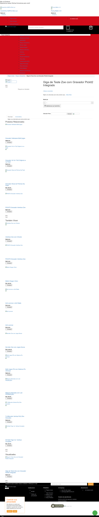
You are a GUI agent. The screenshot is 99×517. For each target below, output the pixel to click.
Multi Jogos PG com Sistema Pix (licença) (15, 370)
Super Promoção (24, 63)
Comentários (18, 116)
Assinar (91, 484)
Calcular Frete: (47, 113)
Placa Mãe (22, 59)
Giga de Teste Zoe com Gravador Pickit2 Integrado (15, 471)
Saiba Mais (69, 95)
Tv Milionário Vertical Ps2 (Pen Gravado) (14, 417)
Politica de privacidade (34, 494)
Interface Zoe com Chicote (13, 237)
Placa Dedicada (24, 66)
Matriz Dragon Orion (11, 281)
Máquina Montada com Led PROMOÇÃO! (13, 393)
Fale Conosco (13, 21)
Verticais (22, 52)
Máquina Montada (24, 49)
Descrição (10, 116)
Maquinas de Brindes (25, 70)
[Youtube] (7, 488)
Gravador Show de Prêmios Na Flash (15, 184)
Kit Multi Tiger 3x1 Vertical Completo (13, 440)
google (32, 491)
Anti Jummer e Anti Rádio (13, 303)
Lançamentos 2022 (24, 61)
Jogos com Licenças (25, 35)
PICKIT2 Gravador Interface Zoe (15, 207)
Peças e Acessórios (25, 42)
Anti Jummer (9, 325)
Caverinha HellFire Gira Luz (9, 11)
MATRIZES (22, 40)
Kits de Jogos (23, 45)
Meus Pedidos (49, 497)
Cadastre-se (49, 496)
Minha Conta (49, 494)
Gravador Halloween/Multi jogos (15, 138)
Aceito (15, 511)
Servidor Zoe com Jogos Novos (15, 347)
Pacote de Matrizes (24, 56)
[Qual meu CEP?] (76, 113)
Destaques (22, 73)
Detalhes (9, 511)
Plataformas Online (24, 38)
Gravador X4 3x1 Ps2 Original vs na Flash (15, 161)
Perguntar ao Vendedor (23, 89)
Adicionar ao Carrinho (53, 106)
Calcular (70, 114)
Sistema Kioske (23, 47)
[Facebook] (5, 488)
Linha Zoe (22, 54)
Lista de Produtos (14, 24)
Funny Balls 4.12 (56, 11)
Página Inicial (12, 18)
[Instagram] (8, 488)
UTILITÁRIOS (23, 68)
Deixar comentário (48, 91)
